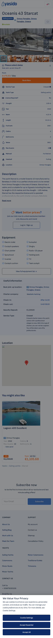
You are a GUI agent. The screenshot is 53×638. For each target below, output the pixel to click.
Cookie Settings (26, 618)
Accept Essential (26, 625)
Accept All (27, 632)
